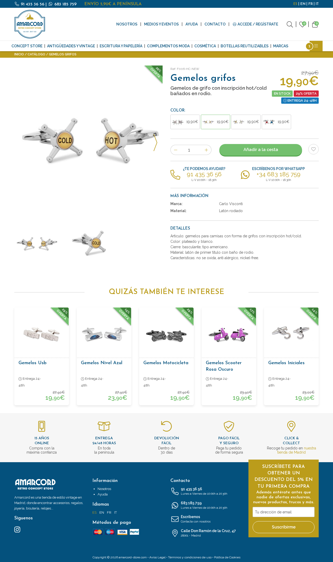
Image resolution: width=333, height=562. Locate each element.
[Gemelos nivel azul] (104, 334)
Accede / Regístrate (257, 24)
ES (295, 4)
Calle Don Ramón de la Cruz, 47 (208, 533)
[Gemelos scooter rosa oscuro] (229, 334)
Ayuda (191, 24)
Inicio (19, 54)
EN (302, 4)
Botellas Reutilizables (244, 46)
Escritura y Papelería (121, 46)
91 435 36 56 (33, 4)
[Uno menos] (175, 150)
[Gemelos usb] (41, 334)
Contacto (215, 24)
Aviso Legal (157, 557)
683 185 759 (64, 4)
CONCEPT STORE (26, 46)
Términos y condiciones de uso (190, 557)
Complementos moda (168, 46)
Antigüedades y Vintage (71, 46)
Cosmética (205, 46)
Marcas (280, 46)
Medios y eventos (161, 24)
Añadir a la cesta (261, 149)
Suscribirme (284, 527)
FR (310, 4)
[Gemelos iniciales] (291, 334)
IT (317, 4)
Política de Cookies (227, 557)
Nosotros (126, 24)
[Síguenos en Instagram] (17, 529)
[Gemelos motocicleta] (166, 334)
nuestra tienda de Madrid (296, 450)
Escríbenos (195, 519)
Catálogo (36, 54)
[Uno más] (206, 150)
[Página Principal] (30, 24)
